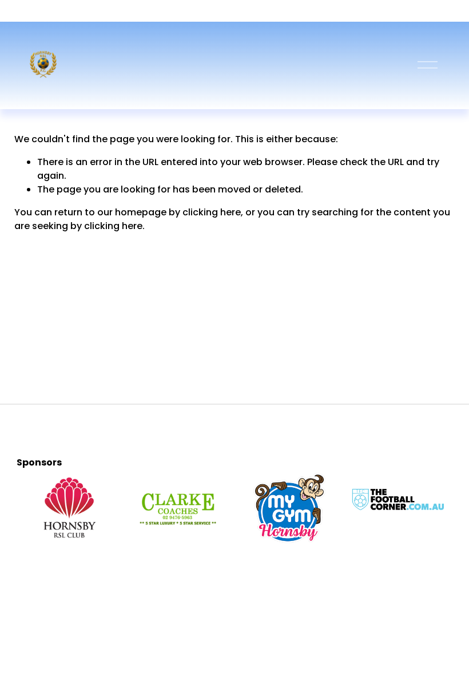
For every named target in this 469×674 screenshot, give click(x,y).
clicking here (211, 212)
